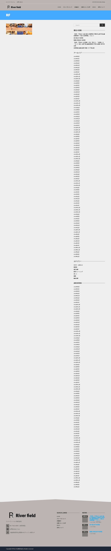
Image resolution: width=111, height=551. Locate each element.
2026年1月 (76, 72)
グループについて (67, 7)
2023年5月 (76, 143)
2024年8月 (77, 109)
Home (59, 7)
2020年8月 (76, 216)
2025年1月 (76, 98)
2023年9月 (76, 134)
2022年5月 (76, 169)
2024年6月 (77, 114)
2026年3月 (76, 67)
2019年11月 (77, 232)
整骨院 (75, 267)
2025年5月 (76, 89)
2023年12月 (77, 127)
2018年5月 (76, 256)
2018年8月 (76, 254)
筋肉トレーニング (78, 271)
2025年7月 (76, 85)
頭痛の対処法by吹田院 (79, 40)
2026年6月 (76, 61)
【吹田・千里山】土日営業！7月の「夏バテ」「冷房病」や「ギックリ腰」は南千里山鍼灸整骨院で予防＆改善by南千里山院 (89, 44)
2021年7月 (76, 192)
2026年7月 (76, 58)
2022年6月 (76, 167)
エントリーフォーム (10, 2)
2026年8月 (76, 56)
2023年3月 (76, 147)
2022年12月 (77, 154)
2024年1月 (76, 125)
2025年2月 (76, 96)
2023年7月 (76, 138)
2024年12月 (77, 101)
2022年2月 (76, 176)
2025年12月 (77, 74)
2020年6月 (76, 221)
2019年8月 (76, 236)
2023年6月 (76, 141)
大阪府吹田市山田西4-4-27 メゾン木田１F (22, 532)
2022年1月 (76, 178)
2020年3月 (76, 227)
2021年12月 (77, 181)
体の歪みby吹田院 (78, 38)
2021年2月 (76, 203)
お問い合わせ (20, 2)
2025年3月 (76, 94)
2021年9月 (76, 187)
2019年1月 (76, 245)
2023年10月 (77, 132)
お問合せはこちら (15, 529)
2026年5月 (76, 63)
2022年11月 (77, 156)
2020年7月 (76, 218)
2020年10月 (77, 212)
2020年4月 (77, 225)
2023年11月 (77, 129)
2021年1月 (76, 205)
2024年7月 (76, 112)
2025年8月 (76, 83)
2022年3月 (76, 174)
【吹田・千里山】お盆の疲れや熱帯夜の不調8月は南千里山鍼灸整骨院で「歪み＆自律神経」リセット (89, 34)
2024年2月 (77, 123)
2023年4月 (77, 145)
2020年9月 (76, 214)
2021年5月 (76, 196)
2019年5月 (76, 238)
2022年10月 (77, 158)
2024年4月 (77, 118)
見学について (101, 7)
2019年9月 (76, 234)
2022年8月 (76, 163)
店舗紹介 (76, 7)
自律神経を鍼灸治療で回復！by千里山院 (84, 48)
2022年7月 (76, 165)
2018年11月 (77, 249)
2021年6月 (76, 194)
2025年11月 (77, 76)
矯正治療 (76, 269)
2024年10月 (77, 105)
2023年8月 (76, 136)
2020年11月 (77, 209)
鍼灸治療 (76, 278)
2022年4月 (77, 172)
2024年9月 (77, 107)
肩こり (75, 274)
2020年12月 (77, 207)
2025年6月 (76, 87)
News (94, 7)
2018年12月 (77, 247)
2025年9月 (76, 81)
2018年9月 (76, 252)
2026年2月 (76, 69)
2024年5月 (77, 116)
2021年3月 (76, 201)
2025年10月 (77, 78)
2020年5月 (76, 223)
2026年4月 (77, 65)
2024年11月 (77, 103)
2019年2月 (76, 243)
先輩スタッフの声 (85, 7)
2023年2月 (76, 149)
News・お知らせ (78, 265)
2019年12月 (77, 229)
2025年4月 (77, 92)
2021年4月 (76, 198)
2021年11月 (77, 183)
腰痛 (75, 276)
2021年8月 (76, 189)
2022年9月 (76, 161)
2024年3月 (77, 121)
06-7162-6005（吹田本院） (18, 525)
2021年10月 (77, 185)
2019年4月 (76, 241)
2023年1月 (76, 152)
